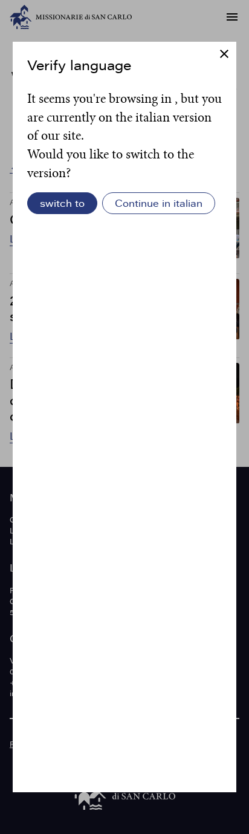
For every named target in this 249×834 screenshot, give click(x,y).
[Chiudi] (224, 55)
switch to (62, 203)
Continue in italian (158, 203)
